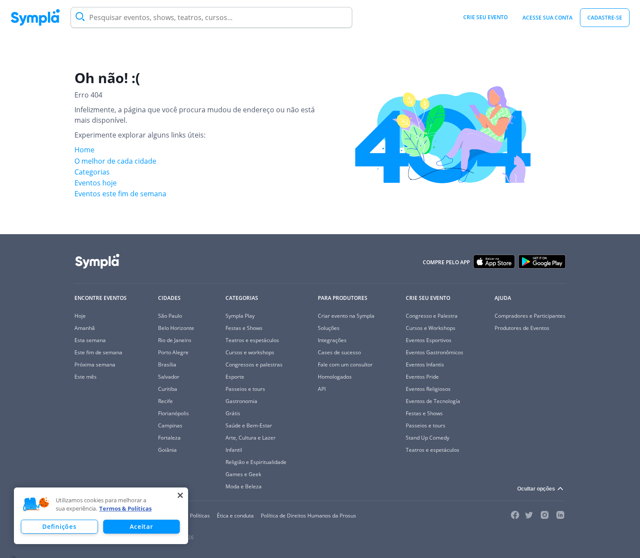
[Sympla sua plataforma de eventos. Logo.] (35, 17)
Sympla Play (240, 315)
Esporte (235, 376)
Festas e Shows (244, 328)
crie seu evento (485, 17)
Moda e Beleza (244, 486)
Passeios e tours (245, 389)
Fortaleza (169, 437)
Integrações (332, 340)
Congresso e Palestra (432, 315)
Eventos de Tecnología (433, 401)
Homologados (335, 376)
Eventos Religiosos (428, 389)
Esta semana (90, 340)
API (322, 389)
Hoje (80, 315)
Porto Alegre (173, 352)
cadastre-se (604, 17)
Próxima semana (94, 364)
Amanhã (84, 328)
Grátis (233, 413)
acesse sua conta (547, 17)
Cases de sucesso (339, 352)
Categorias (92, 172)
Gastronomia (241, 401)
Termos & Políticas (125, 508)
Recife (165, 401)
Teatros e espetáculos (252, 340)
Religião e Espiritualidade (256, 462)
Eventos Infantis (425, 364)
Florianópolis (173, 413)
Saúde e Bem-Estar (249, 425)
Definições (59, 526)
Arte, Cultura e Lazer (251, 437)
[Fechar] (180, 495)
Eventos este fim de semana (120, 193)
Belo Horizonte (176, 328)
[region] (101, 515)
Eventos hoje (95, 183)
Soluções (329, 328)
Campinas (170, 425)
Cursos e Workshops (430, 328)
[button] (36, 504)
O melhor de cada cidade (115, 161)
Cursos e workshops (250, 352)
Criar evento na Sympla (346, 315)
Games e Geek (243, 474)
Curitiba (167, 389)
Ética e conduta (235, 515)
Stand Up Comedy (427, 437)
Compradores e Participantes (530, 315)
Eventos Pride (422, 376)
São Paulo (170, 315)
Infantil (234, 450)
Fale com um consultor (345, 364)
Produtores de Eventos (522, 328)
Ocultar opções (536, 489)
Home (84, 150)
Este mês (85, 376)
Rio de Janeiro (174, 340)
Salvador (168, 376)
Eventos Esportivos (428, 340)
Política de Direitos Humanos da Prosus (308, 515)
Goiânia (167, 450)
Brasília (167, 364)
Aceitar (141, 526)
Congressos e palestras (254, 364)
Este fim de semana (98, 352)
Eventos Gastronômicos (434, 352)
